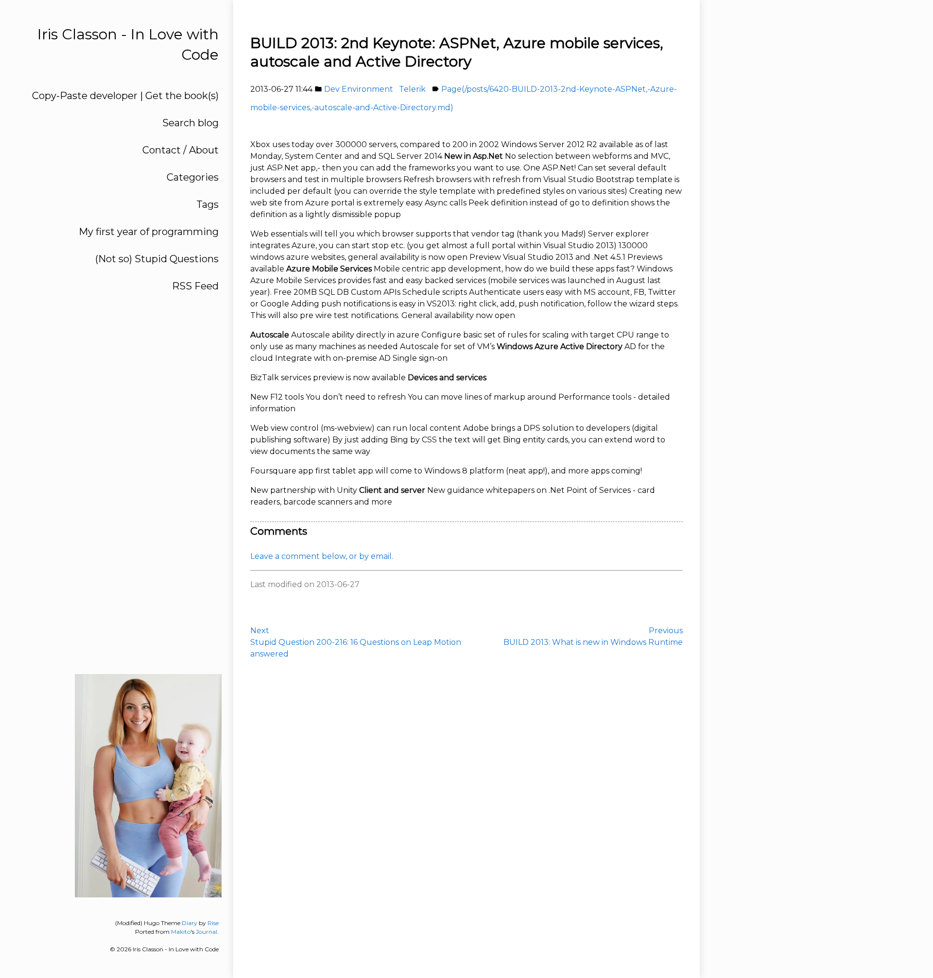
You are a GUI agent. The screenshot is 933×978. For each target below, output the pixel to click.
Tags (207, 204)
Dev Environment (358, 89)
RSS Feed (195, 286)
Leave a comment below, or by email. (321, 556)
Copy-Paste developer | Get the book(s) (125, 95)
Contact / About (180, 150)
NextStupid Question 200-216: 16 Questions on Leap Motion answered (355, 642)
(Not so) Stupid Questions (157, 259)
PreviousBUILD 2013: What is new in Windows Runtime (593, 636)
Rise (213, 923)
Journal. (207, 931)
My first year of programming (149, 231)
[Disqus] (466, 812)
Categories (193, 177)
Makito (180, 931)
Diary (189, 923)
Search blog (190, 123)
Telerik (412, 89)
